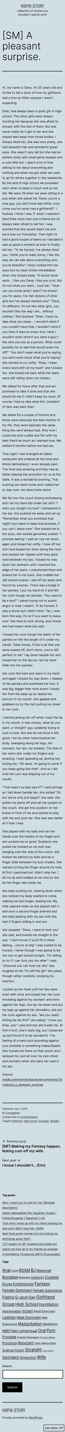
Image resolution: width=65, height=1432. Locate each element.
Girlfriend (17, 1120)
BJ (33, 1270)
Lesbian (9, 1317)
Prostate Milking (47, 1337)
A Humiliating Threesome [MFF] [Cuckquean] (31, 1254)
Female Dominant (17, 1290)
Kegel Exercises (44, 1311)
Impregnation (11, 1311)
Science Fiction (13, 1350)
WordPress (35, 1417)
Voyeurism (28, 1357)
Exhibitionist (23, 1284)
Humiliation (48, 1304)
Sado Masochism (45, 1343)
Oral (42, 1330)
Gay (32, 1297)
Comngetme (13, 1112)
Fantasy (42, 1283)
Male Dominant (29, 1317)
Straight (54, 1120)
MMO (6, 1331)
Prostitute (9, 1343)
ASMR (14, 1270)
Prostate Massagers (28, 1337)
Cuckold (52, 1277)
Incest (27, 1311)
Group (8, 1304)
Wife (41, 1357)
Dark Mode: (51, 1427)
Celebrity (37, 1277)
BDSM (24, 1270)
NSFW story (32, 6)
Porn (51, 1330)
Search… (8, 1366)
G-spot (21, 1297)
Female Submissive (47, 1290)
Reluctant (26, 1343)
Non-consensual (24, 1331)
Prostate (44, 1120)
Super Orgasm (48, 1351)
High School (31, 1120)
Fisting (8, 1297)
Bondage (10, 1277)
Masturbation (30, 1323)
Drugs (7, 1284)
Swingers (10, 1357)
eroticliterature (29, 1116)
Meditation (50, 1324)
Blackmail (44, 1270)
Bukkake (24, 1277)
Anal (6, 1270)
